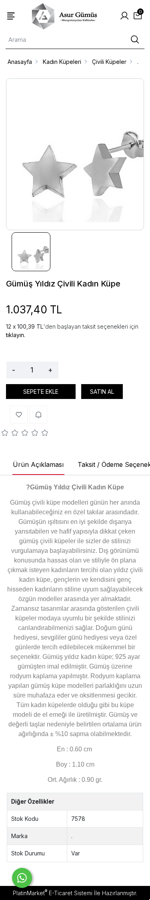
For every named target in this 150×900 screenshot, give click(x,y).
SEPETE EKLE (40, 391)
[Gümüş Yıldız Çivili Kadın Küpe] (75, 154)
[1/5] (5, 434)
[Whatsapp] (22, 878)
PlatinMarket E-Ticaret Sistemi (52, 893)
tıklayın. (15, 334)
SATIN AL (102, 391)
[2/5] (10, 434)
